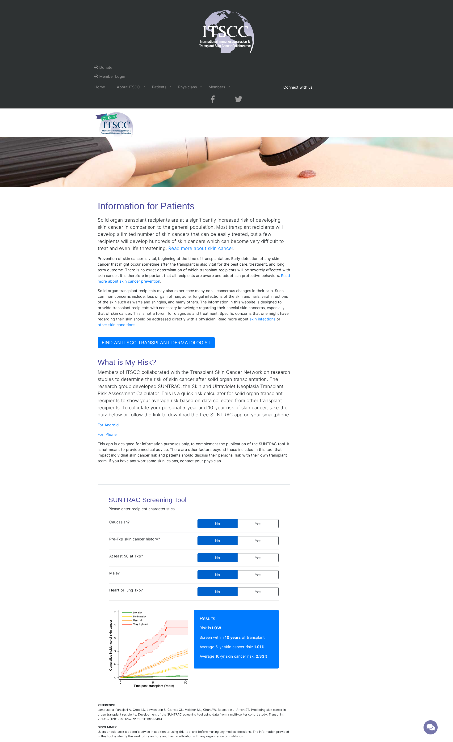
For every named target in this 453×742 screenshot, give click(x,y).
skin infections (262, 319)
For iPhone (107, 434)
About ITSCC (128, 87)
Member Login (111, 76)
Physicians (187, 87)
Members (217, 87)
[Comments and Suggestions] (431, 727)
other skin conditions (116, 324)
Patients (159, 87)
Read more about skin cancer (200, 248)
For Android (108, 425)
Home (99, 87)
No (217, 523)
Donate (105, 67)
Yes (258, 523)
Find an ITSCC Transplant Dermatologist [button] (156, 342)
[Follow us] (213, 99)
